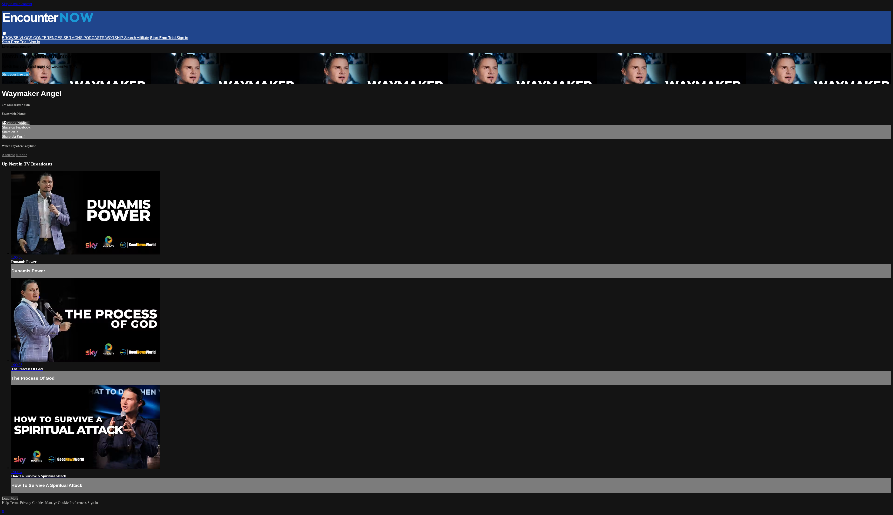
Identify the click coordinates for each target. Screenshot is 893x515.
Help (6, 503)
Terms (15, 503)
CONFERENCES (48, 38)
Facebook (9, 123)
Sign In (34, 42)
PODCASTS (94, 38)
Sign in (182, 38)
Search (130, 38)
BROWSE (11, 38)
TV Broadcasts (12, 104)
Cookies (38, 503)
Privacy (26, 503)
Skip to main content (17, 4)
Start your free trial (15, 74)
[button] (4, 33)
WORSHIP (114, 38)
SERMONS (73, 38)
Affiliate (143, 38)
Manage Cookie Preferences (66, 503)
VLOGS (26, 38)
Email (25, 123)
